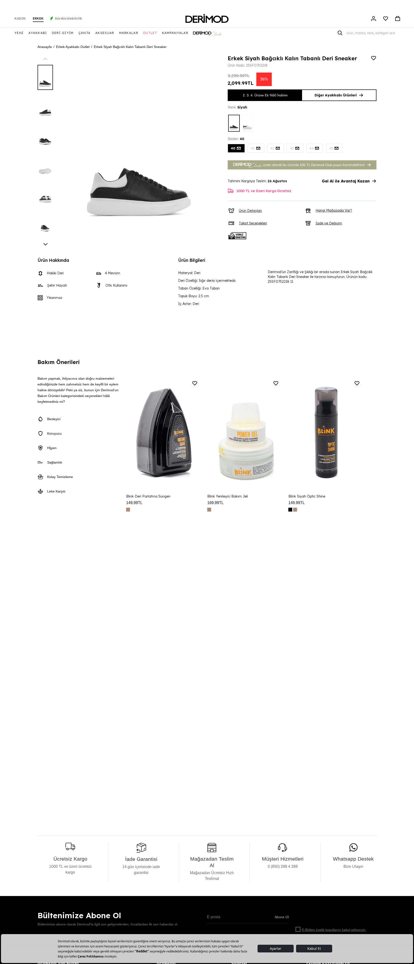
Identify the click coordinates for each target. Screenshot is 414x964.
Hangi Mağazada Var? (334, 210)
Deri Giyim (63, 33)
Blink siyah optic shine (306, 496)
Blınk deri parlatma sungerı (148, 496)
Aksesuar (104, 33)
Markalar (128, 33)
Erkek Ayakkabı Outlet (73, 47)
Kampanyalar (175, 33)
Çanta (84, 33)
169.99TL (215, 503)
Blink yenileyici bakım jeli (227, 496)
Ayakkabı (37, 33)
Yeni (19, 33)
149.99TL (134, 503)
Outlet (150, 33)
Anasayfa (45, 47)
